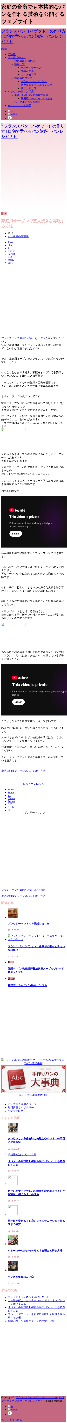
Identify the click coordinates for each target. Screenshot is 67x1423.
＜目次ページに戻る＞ (33, 783)
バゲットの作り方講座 (21, 91)
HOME (12, 54)
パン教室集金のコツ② (21, 1276)
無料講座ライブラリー (21, 1107)
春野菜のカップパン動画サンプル (27, 985)
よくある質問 (28, 74)
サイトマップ (28, 88)
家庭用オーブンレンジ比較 (36, 98)
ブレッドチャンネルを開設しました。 (30, 923)
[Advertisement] (33, 175)
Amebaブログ (15, 1111)
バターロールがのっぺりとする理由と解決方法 (35, 1250)
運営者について (23, 78)
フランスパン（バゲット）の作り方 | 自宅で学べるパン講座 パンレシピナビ (33, 36)
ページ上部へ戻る (11, 1419)
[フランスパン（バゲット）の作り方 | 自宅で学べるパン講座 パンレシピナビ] (33, 136)
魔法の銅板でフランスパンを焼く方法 (23, 770)
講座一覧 (19, 64)
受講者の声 (27, 71)
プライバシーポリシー (34, 81)
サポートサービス (31, 67)
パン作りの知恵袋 (18, 236)
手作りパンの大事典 (19, 105)
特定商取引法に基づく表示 (36, 84)
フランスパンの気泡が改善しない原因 (23, 338)
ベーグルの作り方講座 (27, 102)
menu (4, 48)
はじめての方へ (17, 57)
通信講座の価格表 (24, 60)
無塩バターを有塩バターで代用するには (31, 1321)
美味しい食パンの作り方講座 (31, 95)
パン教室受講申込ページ (22, 1104)
